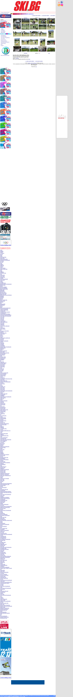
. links (1, 44)
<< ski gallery (52, 15)
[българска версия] (4, 13)
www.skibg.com (16, 695)
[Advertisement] (62, 30)
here (29, 59)
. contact (1, 45)
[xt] (36, 66)
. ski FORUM (2, 31)
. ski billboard (3, 35)
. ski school (2, 38)
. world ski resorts (3, 41)
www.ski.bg (10, 695)
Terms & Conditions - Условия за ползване (11, 696)
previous (25, 17)
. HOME (1, 29)
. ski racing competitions (5, 37)
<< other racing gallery (36, 15)
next (49, 17)
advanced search (3, 20)
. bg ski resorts (3, 39)
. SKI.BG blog (3, 43)
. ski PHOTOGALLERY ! (5, 42)
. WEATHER (2, 32)
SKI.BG (17, 58)
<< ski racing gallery (45, 15)
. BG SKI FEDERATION (4, 55)
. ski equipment (3, 36)
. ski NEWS (2, 30)
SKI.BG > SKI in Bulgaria (32, 63)
